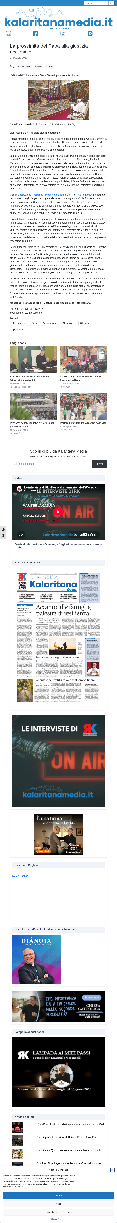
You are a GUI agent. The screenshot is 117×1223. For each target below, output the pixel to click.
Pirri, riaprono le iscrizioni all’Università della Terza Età (66, 1137)
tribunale (38, 66)
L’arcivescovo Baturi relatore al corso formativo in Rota (81, 378)
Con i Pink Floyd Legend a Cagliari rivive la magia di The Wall (70, 1124)
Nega (58, 1203)
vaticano (50, 66)
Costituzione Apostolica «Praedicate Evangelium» (45, 194)
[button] (112, 1169)
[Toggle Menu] (5, 3)
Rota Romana (83, 194)
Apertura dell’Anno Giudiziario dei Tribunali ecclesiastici (29, 378)
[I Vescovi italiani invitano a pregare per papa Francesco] (33, 406)
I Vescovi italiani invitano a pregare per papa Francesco (32, 425)
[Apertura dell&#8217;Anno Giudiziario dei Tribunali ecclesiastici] (33, 359)
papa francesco (23, 66)
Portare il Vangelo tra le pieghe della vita (83, 423)
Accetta (58, 1195)
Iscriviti (99, 464)
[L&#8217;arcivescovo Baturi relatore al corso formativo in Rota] (83, 359)
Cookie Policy (57, 1219)
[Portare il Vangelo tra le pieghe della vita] (83, 406)
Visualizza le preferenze (58, 1212)
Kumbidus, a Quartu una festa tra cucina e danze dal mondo (69, 1150)
